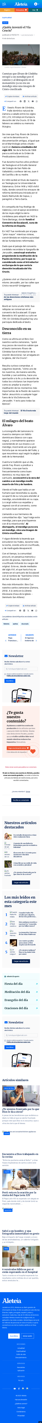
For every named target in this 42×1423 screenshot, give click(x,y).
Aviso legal (21, 1408)
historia (6, 624)
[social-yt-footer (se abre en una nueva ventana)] (15, 1388)
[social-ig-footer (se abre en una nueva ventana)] (27, 1388)
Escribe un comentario (21, 800)
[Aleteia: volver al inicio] (21, 4)
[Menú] (7, 4)
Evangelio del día (16, 1000)
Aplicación (21, 1371)
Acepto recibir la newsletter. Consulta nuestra (20, 675)
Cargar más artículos (21, 882)
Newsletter (21, 1367)
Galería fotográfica (28, 293)
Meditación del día (17, 992)
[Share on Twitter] (29, 101)
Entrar (28, 792)
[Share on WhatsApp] (37, 101)
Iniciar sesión (27, 1336)
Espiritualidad (7, 17)
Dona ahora (20, 10)
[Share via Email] (33, 101)
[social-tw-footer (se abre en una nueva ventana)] (23, 1388)
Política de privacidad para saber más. (19, 676)
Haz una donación (21, 1400)
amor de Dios (9, 1088)
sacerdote (8, 1210)
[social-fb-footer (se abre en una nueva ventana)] (19, 1388)
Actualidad (21, 1348)
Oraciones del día (16, 1008)
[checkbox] (5, 674)
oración (7, 1172)
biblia (6, 1249)
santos (15, 624)
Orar (33, 10)
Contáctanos (21, 1412)
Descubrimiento (21, 1358)
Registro (7, 10)
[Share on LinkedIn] (25, 101)
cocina (6, 1133)
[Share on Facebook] (21, 101)
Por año (21, 1380)
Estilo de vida (21, 1354)
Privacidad (21, 1416)
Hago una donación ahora (17, 748)
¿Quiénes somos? (21, 1404)
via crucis (24, 624)
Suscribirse (14, 1336)
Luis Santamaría (27, 35)
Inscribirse (10, 681)
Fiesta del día (13, 984)
